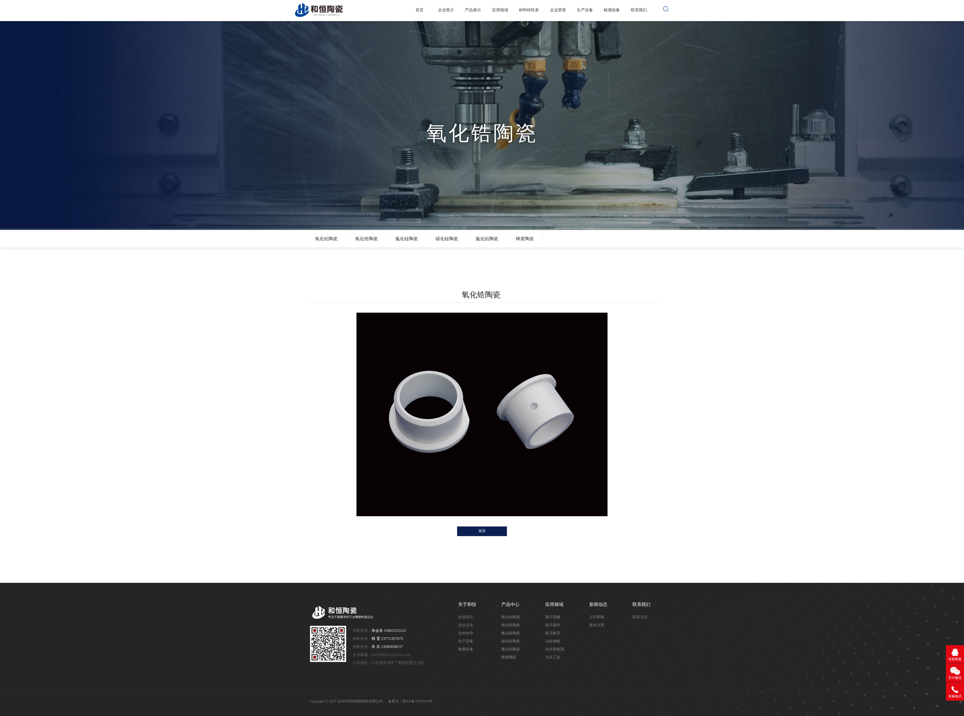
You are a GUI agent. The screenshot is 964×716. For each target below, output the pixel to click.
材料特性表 (529, 10)
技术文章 (596, 625)
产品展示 (473, 10)
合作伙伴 (465, 633)
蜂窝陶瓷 (508, 657)
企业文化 (465, 625)
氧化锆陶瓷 (510, 625)
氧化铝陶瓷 (510, 617)
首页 (419, 10)
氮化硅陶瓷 (510, 633)
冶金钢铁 (552, 641)
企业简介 (446, 10)
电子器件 (552, 625)
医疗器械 (552, 617)
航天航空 (552, 633)
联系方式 (639, 617)
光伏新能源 (554, 649)
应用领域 (500, 10)
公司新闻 (596, 617)
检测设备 (612, 10)
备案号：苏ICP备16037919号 (410, 701)
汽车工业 (552, 657)
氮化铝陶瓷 (510, 649)
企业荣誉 (558, 10)
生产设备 (585, 10)
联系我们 (639, 10)
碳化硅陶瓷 (510, 641)
